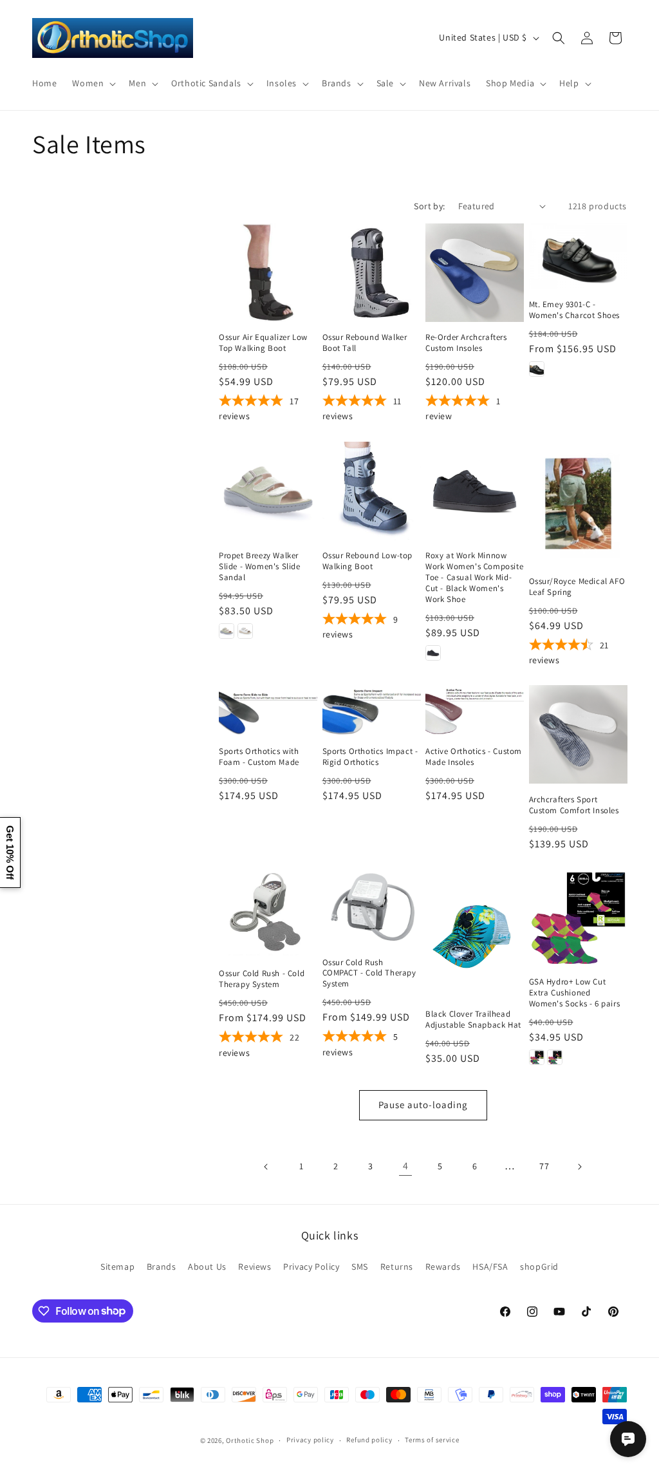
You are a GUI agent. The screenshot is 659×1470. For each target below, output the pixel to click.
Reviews (254, 1266)
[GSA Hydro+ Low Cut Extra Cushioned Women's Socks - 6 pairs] (578, 917)
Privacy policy (310, 1439)
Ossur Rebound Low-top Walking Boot (367, 561)
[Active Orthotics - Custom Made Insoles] (474, 710)
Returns (396, 1266)
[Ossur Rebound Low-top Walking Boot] (371, 491)
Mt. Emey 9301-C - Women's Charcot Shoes (574, 310)
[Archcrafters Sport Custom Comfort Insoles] (578, 734)
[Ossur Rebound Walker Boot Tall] (371, 272)
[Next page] (579, 1167)
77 (544, 1166)
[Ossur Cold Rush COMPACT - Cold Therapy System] (371, 907)
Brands (161, 1266)
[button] (92, 83)
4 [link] (406, 1166)
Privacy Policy (311, 1266)
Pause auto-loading (423, 1104)
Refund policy (369, 1439)
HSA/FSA (490, 1266)
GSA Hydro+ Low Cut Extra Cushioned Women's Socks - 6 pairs (574, 993)
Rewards (443, 1266)
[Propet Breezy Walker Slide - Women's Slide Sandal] (268, 491)
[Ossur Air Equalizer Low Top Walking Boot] (268, 272)
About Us (207, 1266)
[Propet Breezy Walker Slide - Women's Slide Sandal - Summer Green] (226, 631)
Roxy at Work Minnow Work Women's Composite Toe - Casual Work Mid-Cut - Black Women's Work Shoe (474, 578)
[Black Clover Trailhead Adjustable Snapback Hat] (474, 933)
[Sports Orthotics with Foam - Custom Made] (268, 710)
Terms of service (432, 1439)
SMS (359, 1266)
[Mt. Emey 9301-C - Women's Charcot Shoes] (578, 256)
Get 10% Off (10, 852)
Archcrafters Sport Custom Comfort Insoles (574, 805)
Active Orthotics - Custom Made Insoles (473, 757)
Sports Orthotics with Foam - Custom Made (259, 757)
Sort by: (429, 206)
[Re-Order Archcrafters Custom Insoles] (474, 272)
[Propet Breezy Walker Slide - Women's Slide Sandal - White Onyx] (245, 631)
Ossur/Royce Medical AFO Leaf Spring (577, 587)
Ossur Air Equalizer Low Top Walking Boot (263, 342)
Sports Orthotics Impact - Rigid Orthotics (370, 757)
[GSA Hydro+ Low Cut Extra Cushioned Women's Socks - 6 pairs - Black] (536, 1057)
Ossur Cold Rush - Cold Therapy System (261, 979)
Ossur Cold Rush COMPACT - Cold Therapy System (369, 973)
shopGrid (539, 1266)
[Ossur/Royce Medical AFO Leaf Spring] (578, 503)
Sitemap (117, 1266)
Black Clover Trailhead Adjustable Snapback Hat (473, 1019)
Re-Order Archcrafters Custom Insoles (466, 342)
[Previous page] (266, 1167)
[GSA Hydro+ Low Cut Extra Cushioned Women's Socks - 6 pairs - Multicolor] (554, 1057)
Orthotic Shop (250, 1440)
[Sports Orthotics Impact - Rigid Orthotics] (371, 710)
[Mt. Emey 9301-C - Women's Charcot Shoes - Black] (536, 369)
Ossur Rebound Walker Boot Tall (364, 342)
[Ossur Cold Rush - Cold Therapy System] (268, 913)
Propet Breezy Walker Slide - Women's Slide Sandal (260, 567)
